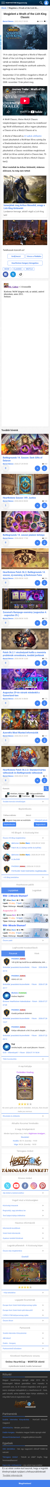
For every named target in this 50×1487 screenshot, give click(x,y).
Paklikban (26, 796)
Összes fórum (8, 1321)
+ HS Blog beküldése (11, 877)
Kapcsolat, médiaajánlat (11, 1465)
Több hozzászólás (10, 1059)
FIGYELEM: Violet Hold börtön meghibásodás (29, 871)
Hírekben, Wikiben (17, 794)
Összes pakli (7, 940)
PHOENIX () (18, 866)
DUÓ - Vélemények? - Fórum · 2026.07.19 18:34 (21, 1052)
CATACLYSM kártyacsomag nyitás (15, 1315)
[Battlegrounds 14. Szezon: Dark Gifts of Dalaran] (25, 444)
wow (6, 269)
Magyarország (16, 3)
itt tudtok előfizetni (33, 136)
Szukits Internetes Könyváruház (15, 1333)
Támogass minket (10, 1457)
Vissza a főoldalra (34, 256)
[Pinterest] (42, 1185)
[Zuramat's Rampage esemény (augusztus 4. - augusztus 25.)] (25, 598)
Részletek (25, 1137)
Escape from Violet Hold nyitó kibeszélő (18, 1310)
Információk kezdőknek (11, 1228)
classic (17, 269)
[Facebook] (5, 274)
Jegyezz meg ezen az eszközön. (18, 820)
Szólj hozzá (16, 256)
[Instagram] (33, 1185)
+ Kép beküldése (9, 1293)
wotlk (29, 269)
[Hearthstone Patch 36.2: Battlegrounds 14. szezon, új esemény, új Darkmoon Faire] (25, 558)
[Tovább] (37, 468)
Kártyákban (12, 796)
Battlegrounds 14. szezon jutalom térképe (24, 535)
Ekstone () (19, 993)
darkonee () (20, 843)
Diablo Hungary (8, 1432)
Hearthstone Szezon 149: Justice (19, 497)
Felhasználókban (36, 794)
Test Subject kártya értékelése (14, 1216)
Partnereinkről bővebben (12, 1349)
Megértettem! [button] (25, 1483)
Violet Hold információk (11, 1233)
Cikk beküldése (8, 1449)
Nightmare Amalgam (37, 1133)
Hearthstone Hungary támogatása (25, 263)
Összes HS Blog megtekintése (14, 838)
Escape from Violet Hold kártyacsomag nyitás (20, 1305)
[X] (13, 274)
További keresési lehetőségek (14, 802)
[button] (3, 2)
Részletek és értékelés (11, 1116)
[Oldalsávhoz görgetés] (44, 468)
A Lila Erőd (15, 859)
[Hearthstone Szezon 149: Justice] (25, 484)
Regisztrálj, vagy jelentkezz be (14, 1211)
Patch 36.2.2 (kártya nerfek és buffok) (26, 848)
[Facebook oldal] (25, 1185)
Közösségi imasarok (10, 1206)
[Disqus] (25, 317)
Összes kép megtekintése (12, 1251)
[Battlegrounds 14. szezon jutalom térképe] (25, 521)
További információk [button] (12, 1475)
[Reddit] (20, 274)
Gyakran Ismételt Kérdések (13, 1238)
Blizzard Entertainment (11, 1437)
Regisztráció (40, 824)
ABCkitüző (7, 1338)
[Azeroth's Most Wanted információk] (25, 719)
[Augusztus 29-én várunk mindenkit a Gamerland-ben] (25, 679)
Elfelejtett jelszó (41, 820)
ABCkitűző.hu (7, 1428)
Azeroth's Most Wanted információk (20, 732)
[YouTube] (16, 1185)
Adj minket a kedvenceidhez (13, 1193)
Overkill (25, 1256)
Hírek (3, 8)
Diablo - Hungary (9, 1343)
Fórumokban (40, 796)
